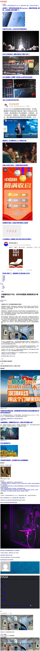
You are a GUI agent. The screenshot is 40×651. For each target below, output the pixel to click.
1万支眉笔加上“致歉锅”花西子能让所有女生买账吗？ (17, 228)
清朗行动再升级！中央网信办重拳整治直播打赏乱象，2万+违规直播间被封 (9, 539)
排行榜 (3, 573)
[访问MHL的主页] (5, 465)
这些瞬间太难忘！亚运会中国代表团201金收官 (15, 222)
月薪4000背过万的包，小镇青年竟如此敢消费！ (15, 165)
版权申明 (4, 581)
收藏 (7, 344)
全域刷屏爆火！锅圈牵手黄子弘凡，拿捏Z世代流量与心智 (16, 411)
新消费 (3, 264)
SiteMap (3, 582)
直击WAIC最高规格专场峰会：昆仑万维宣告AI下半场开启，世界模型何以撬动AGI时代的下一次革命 (19, 478)
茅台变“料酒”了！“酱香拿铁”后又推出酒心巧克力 (16, 262)
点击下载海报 (3, 625)
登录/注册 (13, 559)
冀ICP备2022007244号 (15, 594)
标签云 (3, 574)
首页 (3, 274)
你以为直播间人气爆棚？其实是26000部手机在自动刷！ (17, 77)
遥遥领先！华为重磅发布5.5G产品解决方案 (14, 140)
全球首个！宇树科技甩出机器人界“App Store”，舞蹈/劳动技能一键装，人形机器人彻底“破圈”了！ (13, 486)
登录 (2, 272)
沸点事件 (4, 588)
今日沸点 (4, 4)
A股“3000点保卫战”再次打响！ (11, 100)
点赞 (11, 344)
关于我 (3, 580)
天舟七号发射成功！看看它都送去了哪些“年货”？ (16, 54)
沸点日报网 (9, 594)
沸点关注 (4, 587)
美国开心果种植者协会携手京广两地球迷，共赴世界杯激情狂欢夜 (13, 477)
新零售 (3, 268)
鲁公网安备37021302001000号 (24, 594)
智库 (3, 269)
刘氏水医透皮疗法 (5, 432)
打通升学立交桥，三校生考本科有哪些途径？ (15, 29)
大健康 (3, 265)
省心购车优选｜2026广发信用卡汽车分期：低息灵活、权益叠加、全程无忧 (15, 479)
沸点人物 (4, 589)
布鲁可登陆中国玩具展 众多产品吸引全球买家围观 (6, 548)
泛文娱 (3, 267)
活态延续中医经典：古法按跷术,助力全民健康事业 (14, 449)
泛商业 (2, 280)
